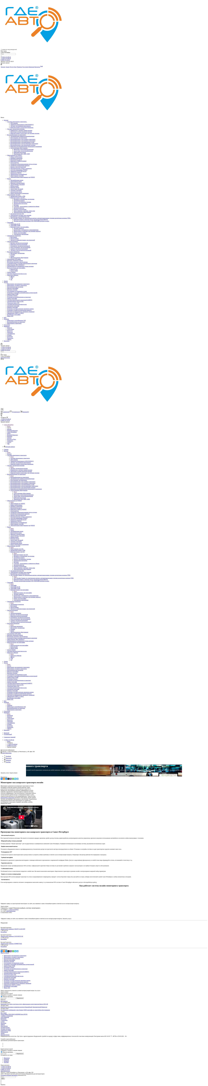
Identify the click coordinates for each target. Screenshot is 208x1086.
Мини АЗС (10, 316)
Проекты (6, 319)
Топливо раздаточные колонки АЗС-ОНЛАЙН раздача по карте (31, 221)
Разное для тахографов (20, 232)
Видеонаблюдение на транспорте (16, 135)
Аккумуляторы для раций (17, 184)
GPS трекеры (14, 123)
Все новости (4, 1001)
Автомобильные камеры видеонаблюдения (22, 136)
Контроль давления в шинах (15, 260)
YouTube (8, 762)
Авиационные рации (16, 192)
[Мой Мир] (6, 779)
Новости (9, 327)
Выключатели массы (16, 159)
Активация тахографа (13, 306)
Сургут (9, 442)
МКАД (12, 276)
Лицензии (10, 332)
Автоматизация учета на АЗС (15, 301)
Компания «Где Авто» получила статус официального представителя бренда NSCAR (24, 1004)
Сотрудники (10, 329)
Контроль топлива (12, 289)
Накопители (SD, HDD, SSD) (22, 154)
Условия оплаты (5, 1027)
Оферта (9, 339)
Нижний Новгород (12, 430)
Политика (10, 336)
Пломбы (12, 254)
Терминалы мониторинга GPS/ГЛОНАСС (22, 124)
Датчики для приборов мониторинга (20, 126)
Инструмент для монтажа (17, 253)
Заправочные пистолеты (20, 203)
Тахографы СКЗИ (15, 225)
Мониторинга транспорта (14, 323)
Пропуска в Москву (13, 275)
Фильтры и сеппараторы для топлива (24, 199)
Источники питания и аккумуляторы (17, 262)
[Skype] (15, 779)
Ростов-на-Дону (11, 439)
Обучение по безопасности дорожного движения (20, 311)
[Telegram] (18, 779)
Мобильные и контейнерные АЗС (16, 320)
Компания (7, 326)
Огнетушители (14, 162)
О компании (4, 1020)
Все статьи (4, 1013)
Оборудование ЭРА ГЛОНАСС (15, 265)
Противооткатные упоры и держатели (21, 168)
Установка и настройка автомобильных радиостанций (22, 292)
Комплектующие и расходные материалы (21, 127)
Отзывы (9, 335)
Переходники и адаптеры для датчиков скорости (27, 231)
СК (11, 279)
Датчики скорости (19, 228)
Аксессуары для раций (16, 189)
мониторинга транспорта (8, 797)
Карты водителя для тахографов (16, 268)
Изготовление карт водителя (15, 287)
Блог (5, 317)
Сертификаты (11, 333)
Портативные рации (16, 181)
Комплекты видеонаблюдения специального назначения (26, 146)
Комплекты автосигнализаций (18, 244)
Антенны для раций (16, 190)
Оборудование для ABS (17, 175)
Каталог (6, 120)
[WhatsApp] (13, 779)
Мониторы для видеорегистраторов (23, 149)
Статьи (3, 1021)
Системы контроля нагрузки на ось (17, 273)
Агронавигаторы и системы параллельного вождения (22, 263)
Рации (9, 178)
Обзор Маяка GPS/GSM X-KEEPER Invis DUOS (14, 1014)
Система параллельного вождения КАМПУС (19, 300)
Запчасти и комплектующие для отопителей (22, 240)
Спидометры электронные (21, 234)
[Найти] (1, 353)
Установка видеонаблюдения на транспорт (19, 297)
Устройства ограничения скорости (19, 165)
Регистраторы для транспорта (18, 137)
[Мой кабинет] (1, 64)
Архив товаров (11, 272)
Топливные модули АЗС (17, 213)
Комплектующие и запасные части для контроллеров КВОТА (31, 219)
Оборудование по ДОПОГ (14, 155)
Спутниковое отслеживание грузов (17, 291)
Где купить (7, 325)
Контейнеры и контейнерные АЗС (19, 216)
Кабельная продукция (20, 152)
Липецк (9, 438)
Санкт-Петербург (12, 432)
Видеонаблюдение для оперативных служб (22, 142)
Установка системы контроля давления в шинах (20, 308)
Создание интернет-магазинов (9, 1075)
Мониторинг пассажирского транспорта (18, 284)
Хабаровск (10, 440)
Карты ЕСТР (14, 269)
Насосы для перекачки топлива (22, 202)
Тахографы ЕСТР (15, 224)
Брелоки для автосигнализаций (19, 243)
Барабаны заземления (16, 158)
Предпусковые (14, 238)
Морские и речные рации (17, 183)
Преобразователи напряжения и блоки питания (20, 266)
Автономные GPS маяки (14, 259)
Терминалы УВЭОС (16, 173)
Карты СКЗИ (14, 270)
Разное (12, 256)
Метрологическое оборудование (19, 257)
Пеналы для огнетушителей (18, 167)
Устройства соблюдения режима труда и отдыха (23, 164)
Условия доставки (6, 1029)
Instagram (8, 760)
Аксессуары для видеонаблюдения (23, 151)
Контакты (6, 341)
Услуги (6, 282)
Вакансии (10, 330)
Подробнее (4, 932)
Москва (9, 429)
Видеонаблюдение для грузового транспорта (22, 139)
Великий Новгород (12, 435)
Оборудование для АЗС (14, 194)
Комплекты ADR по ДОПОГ (18, 161)
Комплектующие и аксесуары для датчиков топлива (24, 133)
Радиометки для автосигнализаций (20, 246)
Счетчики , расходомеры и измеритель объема (26, 206)
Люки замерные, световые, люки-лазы (24, 211)
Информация (4, 1032)
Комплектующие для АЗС (17, 197)
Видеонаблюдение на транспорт (16, 322)
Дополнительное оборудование (22, 212)
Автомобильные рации (16, 180)
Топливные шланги (19, 200)
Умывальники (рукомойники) (18, 174)
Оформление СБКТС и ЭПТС (15, 313)
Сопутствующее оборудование (19, 148)
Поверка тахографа (12, 307)
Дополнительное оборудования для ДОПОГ (22, 177)
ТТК (11, 278)
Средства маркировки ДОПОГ (18, 170)
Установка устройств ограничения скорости (19, 310)
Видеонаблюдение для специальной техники (22, 145)
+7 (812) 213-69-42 (6, 57)
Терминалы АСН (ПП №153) (18, 171)
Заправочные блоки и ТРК (17, 196)
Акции (6, 281)
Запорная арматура (19, 208)
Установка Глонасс (12, 295)
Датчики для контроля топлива (16, 129)
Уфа (8, 443)
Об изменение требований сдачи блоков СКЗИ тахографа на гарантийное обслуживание (25, 1010)
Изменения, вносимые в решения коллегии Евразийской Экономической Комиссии (24, 1007)
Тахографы (10, 222)
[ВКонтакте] (2, 779)
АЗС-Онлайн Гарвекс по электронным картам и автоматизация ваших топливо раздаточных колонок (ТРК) (40, 218)
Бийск (9, 433)
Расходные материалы (13, 251)
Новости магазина (7, 996)
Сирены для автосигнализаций (19, 249)
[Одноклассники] (4, 779)
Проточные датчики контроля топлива (21, 132)
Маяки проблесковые (16, 156)
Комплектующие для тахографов (19, 227)
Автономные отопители (14, 235)
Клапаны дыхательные (20, 209)
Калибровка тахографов (13, 314)
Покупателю (4, 1026)
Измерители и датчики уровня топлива (21, 130)
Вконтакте (9, 758)
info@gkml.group (5, 357)
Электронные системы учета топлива (20, 215)
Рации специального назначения (19, 193)
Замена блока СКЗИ (12, 294)
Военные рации (14, 187)
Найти (2, 1078)
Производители (5, 1034)
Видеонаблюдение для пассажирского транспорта (24, 143)
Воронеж (9, 436)
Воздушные (13, 237)
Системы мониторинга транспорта (17, 121)
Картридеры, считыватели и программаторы (26, 230)
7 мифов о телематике (7, 1015)
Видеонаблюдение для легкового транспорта (22, 140)
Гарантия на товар (6, 1030)
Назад (8, 426)
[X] (8, 779)
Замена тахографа (12, 298)
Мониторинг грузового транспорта (17, 285)
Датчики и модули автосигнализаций (20, 250)
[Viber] (11, 779)
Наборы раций (14, 186)
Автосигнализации (12, 241)
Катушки (16, 205)
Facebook (8, 756)
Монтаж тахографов (12, 288)
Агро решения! (5, 1017)
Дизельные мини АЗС (13, 303)
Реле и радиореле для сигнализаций (20, 247)
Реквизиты (10, 338)
